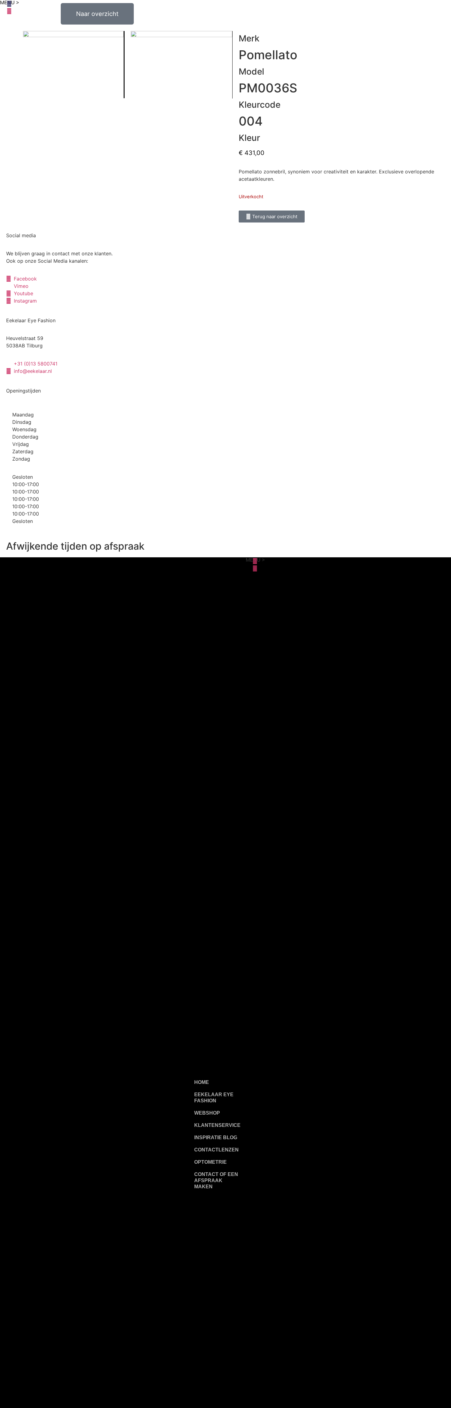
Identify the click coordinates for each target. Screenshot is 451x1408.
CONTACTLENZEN (216, 1149)
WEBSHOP (207, 1113)
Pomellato (268, 54)
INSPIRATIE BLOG (215, 1137)
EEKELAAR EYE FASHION (213, 1097)
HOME (201, 1082)
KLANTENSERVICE (217, 1125)
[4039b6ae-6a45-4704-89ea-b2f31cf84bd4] (181, 65)
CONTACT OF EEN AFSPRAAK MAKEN (216, 1180)
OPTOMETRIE (210, 1162)
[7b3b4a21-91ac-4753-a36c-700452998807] (73, 64)
